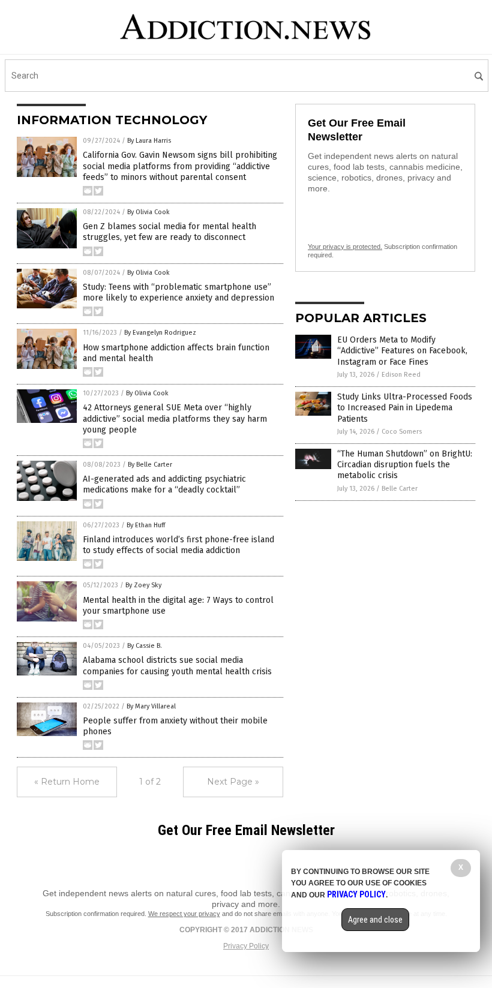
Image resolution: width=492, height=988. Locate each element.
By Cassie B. (144, 646)
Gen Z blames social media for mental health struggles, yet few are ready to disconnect (169, 231)
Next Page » (233, 781)
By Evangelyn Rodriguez (160, 333)
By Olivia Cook (148, 212)
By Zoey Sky (143, 585)
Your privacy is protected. (345, 246)
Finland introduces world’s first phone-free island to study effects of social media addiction (178, 544)
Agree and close (375, 919)
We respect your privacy (184, 913)
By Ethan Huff (146, 525)
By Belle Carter (150, 465)
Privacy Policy (246, 946)
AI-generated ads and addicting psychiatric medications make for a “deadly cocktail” (164, 484)
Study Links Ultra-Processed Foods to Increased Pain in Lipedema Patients (404, 408)
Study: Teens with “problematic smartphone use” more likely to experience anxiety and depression (178, 292)
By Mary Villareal (151, 706)
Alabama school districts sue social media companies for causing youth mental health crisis (177, 665)
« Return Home (67, 781)
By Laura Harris (149, 141)
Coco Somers (402, 432)
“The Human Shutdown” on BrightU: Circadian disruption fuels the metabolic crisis (404, 465)
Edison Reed (401, 375)
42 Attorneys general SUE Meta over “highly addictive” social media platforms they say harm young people (175, 418)
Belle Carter (400, 489)
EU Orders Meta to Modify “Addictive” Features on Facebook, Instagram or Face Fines (402, 351)
